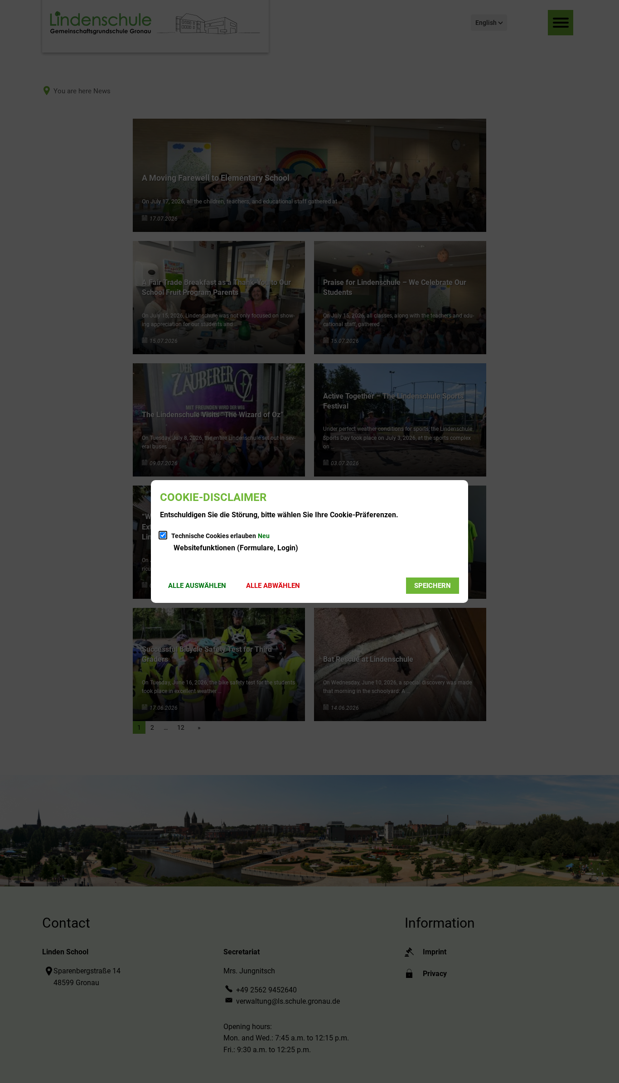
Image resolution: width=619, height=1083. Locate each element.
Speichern (432, 586)
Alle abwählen (273, 586)
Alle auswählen (197, 586)
